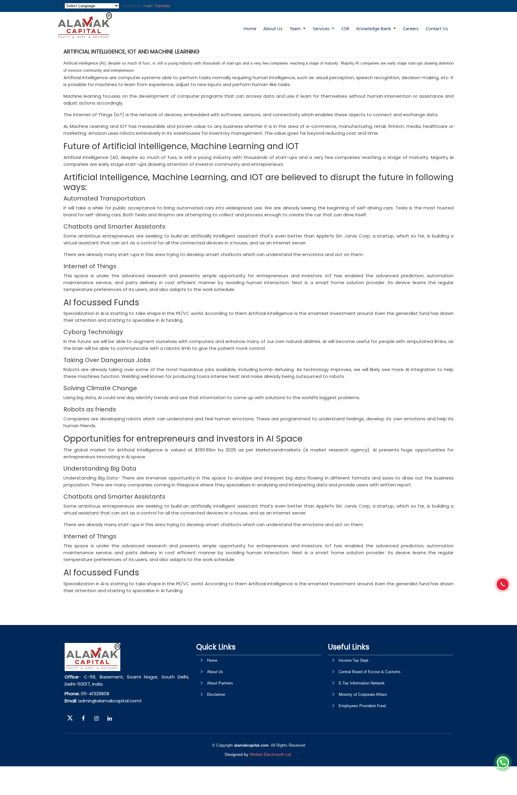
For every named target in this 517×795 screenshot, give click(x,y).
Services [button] (322, 28)
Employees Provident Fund (362, 706)
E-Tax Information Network (362, 683)
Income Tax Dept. (354, 660)
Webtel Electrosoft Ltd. (271, 754)
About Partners (220, 683)
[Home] (84, 25)
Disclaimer (216, 694)
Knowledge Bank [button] (374, 28)
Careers (411, 28)
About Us (272, 28)
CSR (345, 28)
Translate (162, 6)
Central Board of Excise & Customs (370, 672)
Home (250, 28)
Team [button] (296, 28)
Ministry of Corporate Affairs (363, 694)
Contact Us (437, 28)
